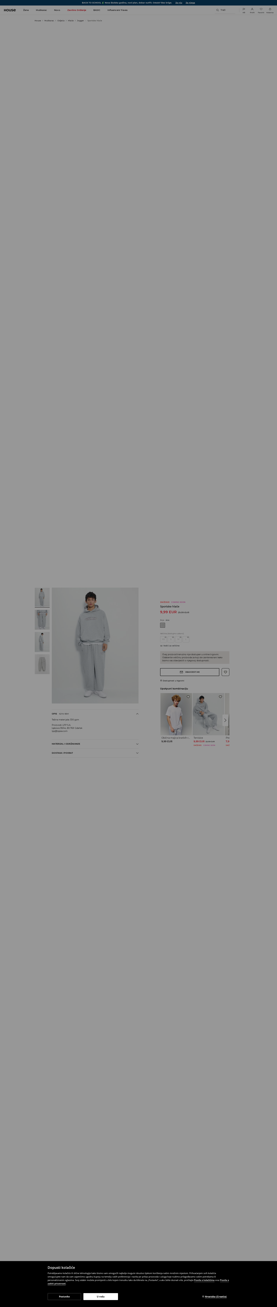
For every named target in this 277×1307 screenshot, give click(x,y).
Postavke (64, 1296)
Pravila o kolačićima (204, 1280)
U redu (101, 1296)
